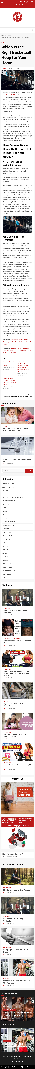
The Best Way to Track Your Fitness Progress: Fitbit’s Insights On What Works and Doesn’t (17, 350)
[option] (17, 1010)
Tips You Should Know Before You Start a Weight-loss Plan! (17, 690)
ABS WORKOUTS (8, 483)
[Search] (32, 30)
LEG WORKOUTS (8, 525)
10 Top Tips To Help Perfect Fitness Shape (17, 936)
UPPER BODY (6, 563)
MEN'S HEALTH (7, 536)
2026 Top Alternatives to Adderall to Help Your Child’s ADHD (17, 415)
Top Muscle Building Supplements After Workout (17, 967)
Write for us (17, 1059)
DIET (4, 508)
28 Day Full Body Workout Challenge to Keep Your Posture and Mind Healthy (17, 342)
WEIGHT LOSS (7, 567)
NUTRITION (6, 539)
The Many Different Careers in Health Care (17, 395)
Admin (4, 68)
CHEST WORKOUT (8, 501)
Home (5, 1056)
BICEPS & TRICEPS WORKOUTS (12, 497)
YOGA (4, 577)
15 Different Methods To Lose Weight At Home (17, 721)
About (11, 1056)
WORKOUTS (6, 574)
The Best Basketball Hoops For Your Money (9, 363)
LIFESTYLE (5, 529)
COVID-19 (5, 504)
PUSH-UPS (5, 549)
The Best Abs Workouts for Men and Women (17, 627)
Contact (17, 1056)
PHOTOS (5, 546)
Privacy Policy (26, 1056)
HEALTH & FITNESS (8, 522)
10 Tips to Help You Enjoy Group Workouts (17, 597)
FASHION (5, 511)
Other (3, 42)
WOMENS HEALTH (8, 570)
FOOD (4, 515)
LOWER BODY (6, 532)
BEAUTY (5, 490)
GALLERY (5, 518)
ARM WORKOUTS (8, 487)
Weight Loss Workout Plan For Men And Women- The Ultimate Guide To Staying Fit (17, 658)
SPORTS (5, 556)
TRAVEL (5, 560)
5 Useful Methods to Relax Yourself (17, 876)
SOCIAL (4, 553)
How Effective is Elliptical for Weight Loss (17, 752)
